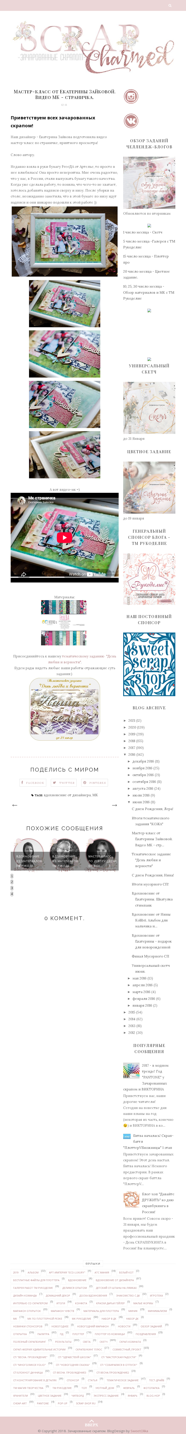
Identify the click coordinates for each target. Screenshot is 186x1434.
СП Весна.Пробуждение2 (112, 1372)
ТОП (84, 1388)
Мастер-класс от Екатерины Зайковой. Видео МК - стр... (152, 839)
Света (87, 1341)
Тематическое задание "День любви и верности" (151, 860)
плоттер (78, 1334)
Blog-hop (153, 1395)
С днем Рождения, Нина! (153, 875)
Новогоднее (60, 1326)
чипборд (77, 1395)
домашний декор (58, 1295)
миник (133, 1311)
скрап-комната (130, 1341)
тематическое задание (123, 1380)
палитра (43, 1334)
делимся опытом (74, 1288)
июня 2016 (141, 802)
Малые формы (143, 1303)
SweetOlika (139, 1431)
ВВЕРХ (91, 1424)
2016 (131, 754)
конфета (81, 1303)
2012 (131, 1032)
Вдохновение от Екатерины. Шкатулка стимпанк (152, 899)
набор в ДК (109, 1318)
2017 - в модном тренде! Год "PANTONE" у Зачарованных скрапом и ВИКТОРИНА (146, 1077)
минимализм (157, 1311)
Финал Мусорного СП (150, 956)
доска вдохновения (93, 1295)
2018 (131, 741)
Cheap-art (20, 1403)
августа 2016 (142, 788)
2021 (131, 720)
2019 (131, 734)
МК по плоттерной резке (44, 1318)
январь (132, 1395)
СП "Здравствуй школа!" (74, 1357)
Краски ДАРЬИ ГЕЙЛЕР (110, 1303)
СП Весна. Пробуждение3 (69, 1372)
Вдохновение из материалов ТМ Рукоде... (29, 861)
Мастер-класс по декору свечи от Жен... (66, 861)
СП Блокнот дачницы (28, 1372)
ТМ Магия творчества (28, 1388)
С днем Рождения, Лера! (152, 809)
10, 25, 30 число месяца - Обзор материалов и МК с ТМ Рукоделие (148, 292)
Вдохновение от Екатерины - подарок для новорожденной (152, 941)
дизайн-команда (25, 1295)
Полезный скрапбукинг (29, 1341)
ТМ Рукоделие (62, 1388)
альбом (33, 1272)
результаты (63, 1341)
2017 (131, 748)
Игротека (156, 1295)
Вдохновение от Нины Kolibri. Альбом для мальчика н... (151, 920)
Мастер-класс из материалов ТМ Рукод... (102, 861)
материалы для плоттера (101, 1311)
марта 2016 (141, 992)
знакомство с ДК (128, 1295)
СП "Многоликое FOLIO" (29, 1365)
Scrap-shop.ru (85, 1403)
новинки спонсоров (27, 1326)
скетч (104, 1341)
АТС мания (102, 1272)
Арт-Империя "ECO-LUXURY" (67, 1272)
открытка (20, 1334)
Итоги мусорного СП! (150, 884)
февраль (129, 1388)
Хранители (20, 1395)
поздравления (146, 1334)
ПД (61, 1334)
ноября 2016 (142, 768)
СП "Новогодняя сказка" (73, 1365)
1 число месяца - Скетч (142, 232)
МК (95, 795)
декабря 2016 (143, 761)
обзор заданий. (152, 1326)
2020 (132, 727)
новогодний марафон (93, 1326)
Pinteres (97, 782)
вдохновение (77, 1280)
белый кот (126, 1272)
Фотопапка (151, 1388)
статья (92, 1380)
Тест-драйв (156, 1380)
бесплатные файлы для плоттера (36, 1280)
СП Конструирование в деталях (34, 1380)
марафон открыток (27, 1311)
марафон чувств (62, 1311)
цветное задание (49, 1395)
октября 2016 (143, 775)
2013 (131, 1026)
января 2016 (142, 1005)
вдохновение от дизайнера (67, 795)
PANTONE (43, 1403)
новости (124, 1326)
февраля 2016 (143, 998)
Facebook (35, 782)
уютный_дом (104, 1388)
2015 (131, 1012)
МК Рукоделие (81, 1318)
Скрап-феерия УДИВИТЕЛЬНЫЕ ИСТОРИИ (39, 1349)
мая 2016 (139, 978)
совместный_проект (127, 1349)
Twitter (67, 782)
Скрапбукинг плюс (89, 1349)
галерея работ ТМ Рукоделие (33, 1288)
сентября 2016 (144, 782)
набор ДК (132, 1318)
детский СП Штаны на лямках (116, 1288)
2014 (131, 1019)
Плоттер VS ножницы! (110, 1334)
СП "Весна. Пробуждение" (30, 1357)
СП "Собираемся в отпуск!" (118, 1365)
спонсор (73, 1380)
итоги (60, 1303)
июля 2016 (141, 795)
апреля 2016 (142, 985)
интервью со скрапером (30, 1303)
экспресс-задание (106, 1395)
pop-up (62, 1403)
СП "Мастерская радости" (118, 1357)
